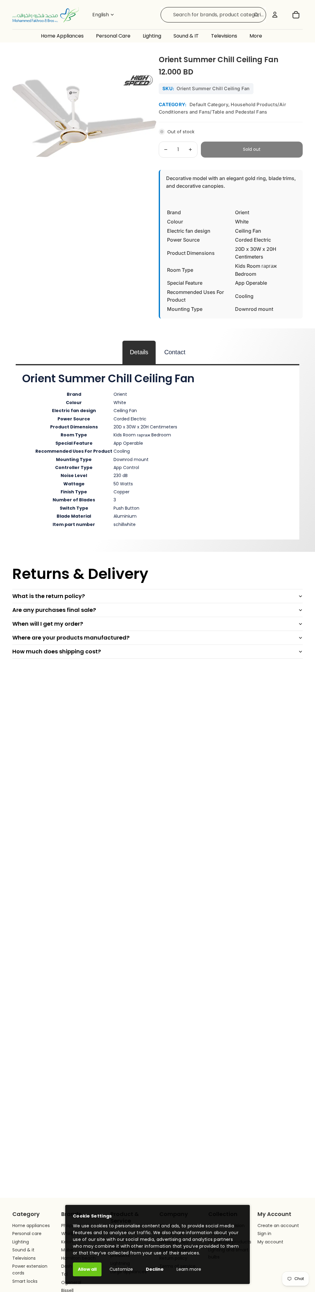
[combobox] (213, 14)
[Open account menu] (274, 15)
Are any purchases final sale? (54, 610)
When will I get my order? (47, 624)
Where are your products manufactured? (71, 637)
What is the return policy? (48, 596)
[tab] (139, 352)
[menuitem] (261, 36)
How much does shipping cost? (56, 651)
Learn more (189, 1269)
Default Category (208, 104)
